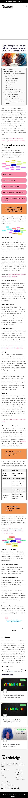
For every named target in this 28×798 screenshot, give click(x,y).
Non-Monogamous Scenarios (14, 98)
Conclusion (8, 103)
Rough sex (10, 87)
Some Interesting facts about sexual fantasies (16, 92)
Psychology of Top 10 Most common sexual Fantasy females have (16, 73)
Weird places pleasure (12, 80)
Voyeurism (10, 85)
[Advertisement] (14, 24)
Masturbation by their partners (14, 89)
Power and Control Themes (14, 96)
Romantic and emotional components (16, 101)
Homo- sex (10, 76)
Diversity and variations (13, 94)
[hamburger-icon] (25, 6)
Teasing (9, 83)
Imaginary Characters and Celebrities (16, 99)
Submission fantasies (12, 82)
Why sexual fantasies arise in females (12, 71)
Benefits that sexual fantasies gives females (15, 91)
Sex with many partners (13, 78)
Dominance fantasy (12, 75)
